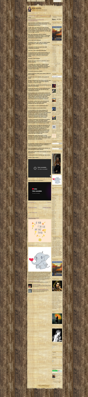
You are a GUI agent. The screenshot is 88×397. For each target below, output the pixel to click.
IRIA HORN (36, 8)
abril (54, 59)
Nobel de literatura (59, 125)
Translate (59, 77)
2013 (54, 69)
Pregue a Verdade (59, 89)
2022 (54, 50)
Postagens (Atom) (34, 212)
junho (55, 57)
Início (54, 354)
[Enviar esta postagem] (34, 202)
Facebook (33, 0)
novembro (53, 198)
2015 (54, 68)
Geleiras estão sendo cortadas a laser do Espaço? (40, 15)
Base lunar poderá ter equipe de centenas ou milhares (40, 289)
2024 (54, 48)
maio (55, 58)
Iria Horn (53, 360)
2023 (54, 49)
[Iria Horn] (52, 361)
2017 (54, 55)
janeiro (55, 66)
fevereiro (53, 201)
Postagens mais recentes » (33, 207)
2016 (54, 67)
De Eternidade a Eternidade (36, 284)
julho (55, 56)
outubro (53, 200)
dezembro (53, 204)
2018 (54, 54)
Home (29, 0)
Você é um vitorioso (40, 0)
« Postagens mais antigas (47, 207)
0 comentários (49, 202)
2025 (54, 47)
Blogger (59, 382)
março (53, 220)
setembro (53, 225)
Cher (57, 84)
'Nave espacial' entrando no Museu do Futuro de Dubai (59, 108)
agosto (53, 197)
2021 (54, 51)
